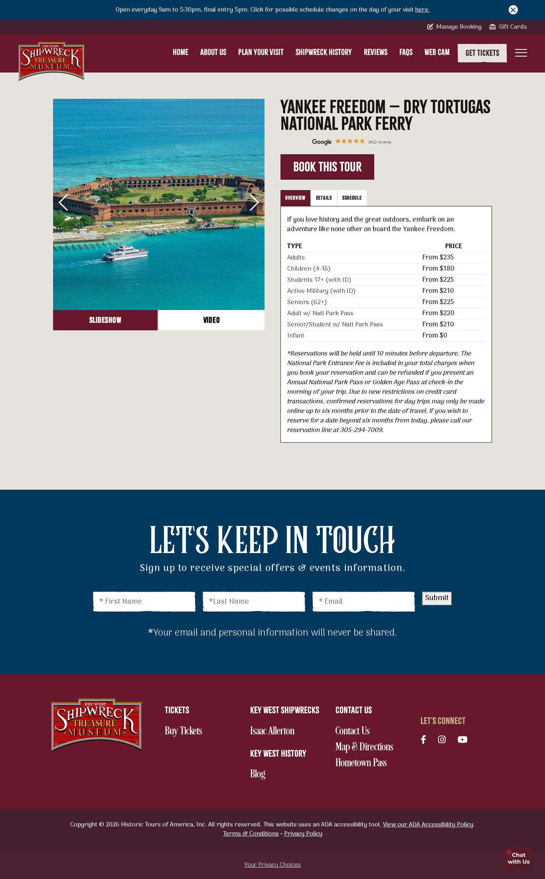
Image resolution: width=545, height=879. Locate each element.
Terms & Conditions (251, 834)
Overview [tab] (295, 197)
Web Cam (437, 52)
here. (422, 10)
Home (180, 52)
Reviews (375, 52)
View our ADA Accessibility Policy (428, 825)
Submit (437, 598)
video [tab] (211, 320)
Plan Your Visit (261, 52)
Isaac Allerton (272, 732)
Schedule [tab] (352, 197)
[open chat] (519, 861)
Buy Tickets (183, 732)
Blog (266, 775)
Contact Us (352, 732)
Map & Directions (364, 747)
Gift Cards (512, 27)
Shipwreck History (324, 52)
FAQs (406, 52)
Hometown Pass (361, 763)
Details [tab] (324, 197)
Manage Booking (458, 27)
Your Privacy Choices (272, 865)
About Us (213, 52)
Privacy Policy (303, 834)
